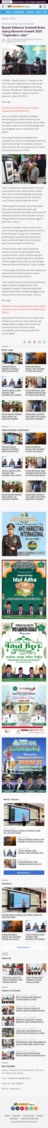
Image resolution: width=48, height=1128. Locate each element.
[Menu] (3, 6)
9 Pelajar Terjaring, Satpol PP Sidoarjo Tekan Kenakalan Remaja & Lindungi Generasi (30, 1009)
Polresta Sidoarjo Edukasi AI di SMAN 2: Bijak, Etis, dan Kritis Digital (10, 368)
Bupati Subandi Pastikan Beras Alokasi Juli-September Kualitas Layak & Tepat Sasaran (12, 416)
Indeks (7, 1115)
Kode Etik (16, 1115)
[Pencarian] (44, 7)
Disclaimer (14, 1118)
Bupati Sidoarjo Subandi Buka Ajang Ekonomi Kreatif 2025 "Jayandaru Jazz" (24, 40)
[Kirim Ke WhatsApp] (44, 342)
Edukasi (16, 23)
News (21, 23)
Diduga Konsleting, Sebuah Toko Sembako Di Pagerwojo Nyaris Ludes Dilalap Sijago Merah (35, 368)
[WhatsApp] (31, 1108)
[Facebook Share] (24, 342)
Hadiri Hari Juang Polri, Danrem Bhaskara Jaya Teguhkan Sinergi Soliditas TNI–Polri (12, 979)
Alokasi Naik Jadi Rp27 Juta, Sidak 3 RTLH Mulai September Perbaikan (35, 416)
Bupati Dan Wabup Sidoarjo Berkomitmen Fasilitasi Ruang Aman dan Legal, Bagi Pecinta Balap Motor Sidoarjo (24, 309)
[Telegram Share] (39, 342)
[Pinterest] (22, 1108)
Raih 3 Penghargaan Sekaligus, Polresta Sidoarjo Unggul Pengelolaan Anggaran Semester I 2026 (34, 979)
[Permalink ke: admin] (4, 41)
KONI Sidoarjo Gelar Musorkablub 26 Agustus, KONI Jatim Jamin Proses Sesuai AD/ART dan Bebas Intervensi (31, 1043)
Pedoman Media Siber (30, 1118)
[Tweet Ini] (29, 342)
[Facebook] (13, 1108)
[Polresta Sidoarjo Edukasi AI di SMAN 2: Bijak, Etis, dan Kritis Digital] (12, 358)
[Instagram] (27, 1108)
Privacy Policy (28, 1115)
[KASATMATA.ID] (18, 6)
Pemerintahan (29, 23)
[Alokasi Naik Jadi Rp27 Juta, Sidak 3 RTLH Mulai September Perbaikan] (35, 406)
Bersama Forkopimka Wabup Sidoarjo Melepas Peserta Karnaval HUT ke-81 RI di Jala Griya (30, 1054)
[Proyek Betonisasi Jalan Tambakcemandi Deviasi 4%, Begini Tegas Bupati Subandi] (35, 382)
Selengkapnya (23, 872)
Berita (4, 23)
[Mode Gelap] (40, 7)
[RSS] (36, 1108)
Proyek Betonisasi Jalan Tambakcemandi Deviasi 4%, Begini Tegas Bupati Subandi (35, 392)
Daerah (9, 23)
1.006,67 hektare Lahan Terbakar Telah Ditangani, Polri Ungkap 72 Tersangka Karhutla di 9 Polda (12, 392)
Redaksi (40, 1115)
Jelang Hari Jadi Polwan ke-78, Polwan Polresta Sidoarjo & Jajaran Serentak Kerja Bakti (30, 1032)
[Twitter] (17, 1108)
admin (9, 39)
